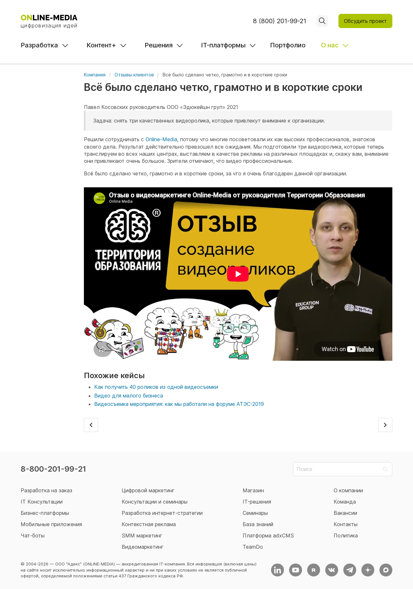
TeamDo (253, 547)
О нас (329, 45)
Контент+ (101, 45)
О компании (348, 490)
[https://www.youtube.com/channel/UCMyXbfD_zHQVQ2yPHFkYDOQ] (295, 570)
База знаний (258, 524)
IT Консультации (42, 501)
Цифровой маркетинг (148, 490)
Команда (345, 501)
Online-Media (161, 139)
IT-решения (257, 501)
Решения (159, 45)
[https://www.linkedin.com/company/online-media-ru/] (277, 570)
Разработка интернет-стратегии (162, 513)
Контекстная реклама (149, 524)
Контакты (346, 524)
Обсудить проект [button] (365, 21)
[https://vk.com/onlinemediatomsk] (331, 570)
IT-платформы (223, 45)
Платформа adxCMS (268, 535)
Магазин (253, 490)
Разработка (39, 45)
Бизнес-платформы (45, 513)
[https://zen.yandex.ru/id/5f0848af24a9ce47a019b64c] (367, 570)
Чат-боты (33, 535)
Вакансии (345, 513)
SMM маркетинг (142, 535)
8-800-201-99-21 (53, 469)
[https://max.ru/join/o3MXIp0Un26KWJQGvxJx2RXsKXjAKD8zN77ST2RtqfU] (385, 570)
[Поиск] (322, 21)
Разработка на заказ (46, 490)
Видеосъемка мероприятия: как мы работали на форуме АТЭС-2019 (179, 404)
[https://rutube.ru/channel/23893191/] (313, 570)
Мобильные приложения (51, 524)
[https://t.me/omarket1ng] (349, 570)
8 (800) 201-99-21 (279, 21)
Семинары (255, 513)
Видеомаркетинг (143, 547)
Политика (346, 535)
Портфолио (288, 45)
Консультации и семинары (154, 501)
